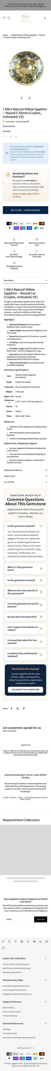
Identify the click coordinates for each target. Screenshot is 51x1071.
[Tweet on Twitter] (17, 709)
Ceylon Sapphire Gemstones (15, 990)
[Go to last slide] (22, 98)
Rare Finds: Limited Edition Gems (17, 968)
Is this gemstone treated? (21, 580)
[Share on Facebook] (11, 709)
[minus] (6, 136)
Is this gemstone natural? (21, 526)
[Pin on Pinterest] (24, 709)
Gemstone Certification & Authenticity (19, 1038)
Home (5, 35)
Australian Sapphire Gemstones (16, 986)
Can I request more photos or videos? (23, 628)
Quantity (6, 131)
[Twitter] (9, 941)
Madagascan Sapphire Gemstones (17, 994)
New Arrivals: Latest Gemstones (16, 964)
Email (9, 919)
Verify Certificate (10, 1016)
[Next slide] (29, 98)
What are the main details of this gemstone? (23, 592)
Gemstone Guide (10, 1033)
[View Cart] (44, 17)
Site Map (6, 1029)
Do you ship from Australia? (22, 616)
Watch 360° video (22, 416)
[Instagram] (22, 941)
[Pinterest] (15, 941)
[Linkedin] (40, 941)
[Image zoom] (25, 68)
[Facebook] (3, 941)
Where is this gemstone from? (20, 568)
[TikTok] (28, 941)
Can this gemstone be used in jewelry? (23, 605)
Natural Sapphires (32, 1063)
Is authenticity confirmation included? (23, 655)
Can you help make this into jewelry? (22, 641)
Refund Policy (9, 1008)
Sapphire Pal (17, 1063)
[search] (9, 17)
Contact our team (14, 463)
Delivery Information (12, 1012)
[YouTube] (34, 941)
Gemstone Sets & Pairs (12, 972)
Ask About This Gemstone (25, 689)
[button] (25, 210)
